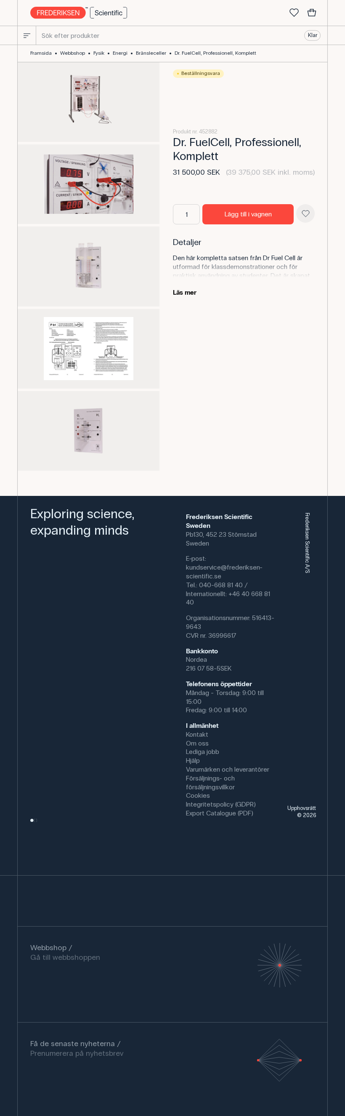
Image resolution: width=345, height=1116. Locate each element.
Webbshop (72, 53)
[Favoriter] (294, 13)
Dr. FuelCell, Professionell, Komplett (215, 53)
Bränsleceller (151, 53)
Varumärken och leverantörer (227, 769)
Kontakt (197, 734)
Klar (312, 35)
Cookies (198, 795)
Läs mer (184, 292)
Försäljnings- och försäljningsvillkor (210, 782)
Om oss (197, 743)
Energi (120, 53)
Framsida (41, 53)
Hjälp (193, 760)
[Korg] (312, 13)
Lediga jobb (202, 752)
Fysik (98, 53)
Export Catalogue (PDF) (219, 813)
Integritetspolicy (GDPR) (221, 804)
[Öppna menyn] (27, 35)
